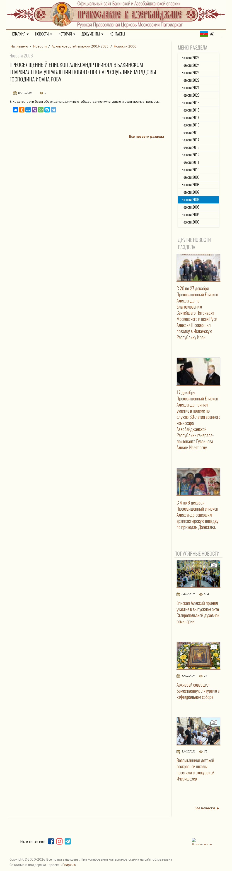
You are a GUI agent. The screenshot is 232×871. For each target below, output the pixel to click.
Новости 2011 (190, 162)
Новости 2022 (190, 80)
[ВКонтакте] (15, 109)
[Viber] (34, 109)
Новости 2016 (190, 125)
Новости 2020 (190, 95)
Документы (91, 34)
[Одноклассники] (21, 109)
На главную (19, 46)
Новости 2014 (190, 140)
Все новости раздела (146, 136)
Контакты (117, 34)
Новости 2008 (190, 184)
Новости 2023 (190, 72)
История (65, 34)
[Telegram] (53, 109)
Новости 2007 (190, 192)
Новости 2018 (190, 110)
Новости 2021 (190, 87)
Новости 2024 (190, 65)
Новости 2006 (125, 46)
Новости (42, 34)
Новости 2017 (190, 117)
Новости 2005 (190, 207)
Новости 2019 (190, 102)
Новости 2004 (190, 214)
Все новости (204, 808)
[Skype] (47, 109)
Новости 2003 (190, 222)
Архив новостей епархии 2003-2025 (80, 46)
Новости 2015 (190, 132)
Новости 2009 (190, 177)
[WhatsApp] (41, 109)
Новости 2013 (190, 147)
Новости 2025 (190, 57)
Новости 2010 (190, 169)
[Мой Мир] (28, 109)
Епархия (18, 34)
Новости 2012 (190, 154)
